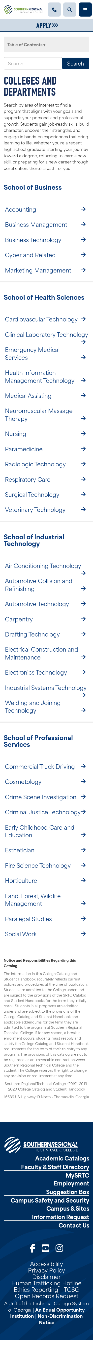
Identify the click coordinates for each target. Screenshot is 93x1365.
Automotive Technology (37, 603)
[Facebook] (33, 1247)
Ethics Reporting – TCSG (47, 1289)
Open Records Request (46, 1295)
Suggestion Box (67, 1192)
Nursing (15, 433)
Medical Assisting (28, 395)
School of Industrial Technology (34, 539)
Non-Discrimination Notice (60, 1319)
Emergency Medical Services (32, 353)
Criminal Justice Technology (43, 811)
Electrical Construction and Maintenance (41, 652)
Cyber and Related (30, 254)
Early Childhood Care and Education (39, 830)
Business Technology (33, 239)
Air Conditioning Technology (43, 565)
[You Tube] (45, 1247)
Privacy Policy (46, 1270)
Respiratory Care (28, 479)
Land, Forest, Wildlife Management (33, 899)
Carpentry (19, 618)
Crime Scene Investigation (40, 796)
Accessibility (46, 1263)
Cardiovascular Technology (41, 318)
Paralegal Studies (28, 918)
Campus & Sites (67, 1208)
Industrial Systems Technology (46, 687)
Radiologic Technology (35, 463)
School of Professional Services (38, 740)
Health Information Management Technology (39, 376)
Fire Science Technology (38, 865)
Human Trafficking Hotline (46, 1282)
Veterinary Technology (35, 509)
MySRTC (77, 1175)
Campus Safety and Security (50, 1200)
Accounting (20, 209)
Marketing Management (38, 269)
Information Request (60, 1217)
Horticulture (21, 880)
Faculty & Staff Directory (55, 1167)
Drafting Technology (32, 633)
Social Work (21, 933)
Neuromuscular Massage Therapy (39, 414)
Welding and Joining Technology (33, 706)
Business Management (36, 224)
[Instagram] (59, 1247)
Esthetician (19, 849)
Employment (71, 1183)
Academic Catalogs (62, 1158)
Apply (43, 24)
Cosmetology (23, 781)
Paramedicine (24, 448)
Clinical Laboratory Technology (46, 334)
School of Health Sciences (44, 297)
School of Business (33, 187)
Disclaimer (46, 1276)
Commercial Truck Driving (40, 766)
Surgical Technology (32, 494)
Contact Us (74, 1225)
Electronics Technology (36, 671)
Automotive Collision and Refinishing (38, 584)
